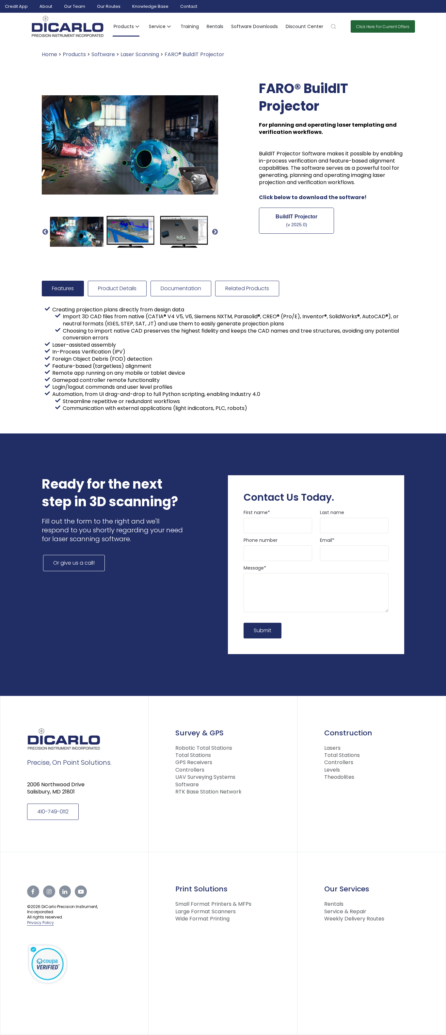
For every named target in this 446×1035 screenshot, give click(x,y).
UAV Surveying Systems (205, 777)
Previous (45, 231)
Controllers (189, 770)
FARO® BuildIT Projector (194, 54)
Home (49, 54)
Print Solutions (201, 889)
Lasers (332, 748)
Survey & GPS (199, 733)
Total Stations (193, 755)
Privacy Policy (40, 922)
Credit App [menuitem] (16, 6)
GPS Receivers (193, 762)
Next (215, 231)
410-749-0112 (53, 811)
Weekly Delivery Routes (354, 918)
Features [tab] (63, 288)
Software (103, 54)
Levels (332, 770)
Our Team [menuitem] (74, 6)
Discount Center (304, 26)
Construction (348, 733)
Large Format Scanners (205, 911)
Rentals (215, 26)
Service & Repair (345, 911)
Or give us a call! (74, 563)
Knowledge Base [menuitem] (150, 6)
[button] (127, 27)
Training (190, 26)
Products (74, 54)
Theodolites (339, 777)
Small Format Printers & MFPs (213, 904)
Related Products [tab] (247, 288)
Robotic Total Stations (203, 748)
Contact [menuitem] (188, 6)
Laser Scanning (139, 54)
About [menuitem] (46, 6)
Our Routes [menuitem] (108, 6)
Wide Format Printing (202, 918)
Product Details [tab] (117, 288)
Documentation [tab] (181, 288)
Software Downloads (254, 26)
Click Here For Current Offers (382, 26)
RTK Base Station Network (208, 791)
